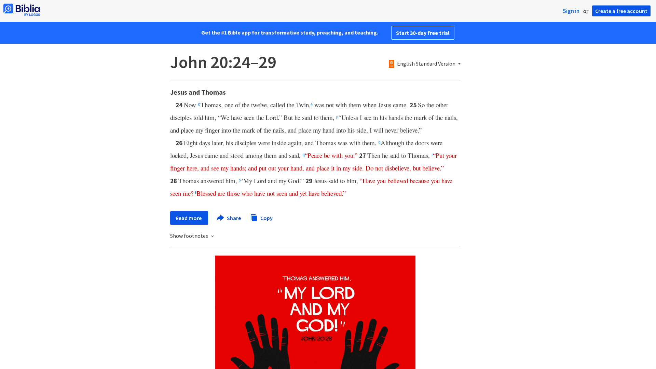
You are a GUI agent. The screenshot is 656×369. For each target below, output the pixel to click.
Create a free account (621, 11)
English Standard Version (426, 64)
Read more (189, 218)
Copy (266, 218)
